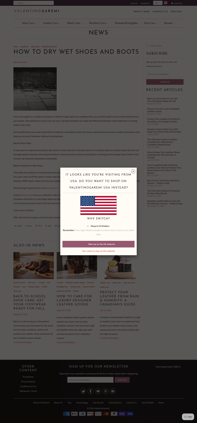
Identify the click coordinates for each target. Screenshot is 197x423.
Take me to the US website (101, 244)
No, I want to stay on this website (98, 250)
